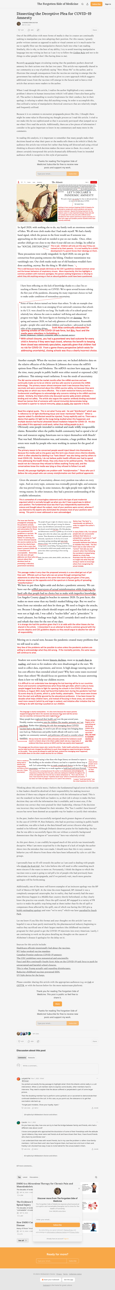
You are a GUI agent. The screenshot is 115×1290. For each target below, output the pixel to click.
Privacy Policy (74, 1232)
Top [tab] (19, 1177)
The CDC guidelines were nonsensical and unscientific (42, 958)
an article (29, 63)
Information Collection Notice (57, 1232)
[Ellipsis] (97, 1078)
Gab (89, 982)
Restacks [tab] (31, 1058)
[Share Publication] (87, 4)
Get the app (68, 1280)
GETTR (20, 985)
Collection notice (75, 1274)
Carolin (24, 1122)
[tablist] (26, 1057)
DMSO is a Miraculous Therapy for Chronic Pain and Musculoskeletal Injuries (45, 1185)
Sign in (108, 4)
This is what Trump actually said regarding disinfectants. (44, 968)
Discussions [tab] (34, 1177)
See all (21, 1240)
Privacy (59, 1274)
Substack (46, 1285)
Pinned (26, 1081)
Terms (65, 1274)
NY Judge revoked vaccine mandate (33, 951)
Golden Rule (79, 52)
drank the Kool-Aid (30, 866)
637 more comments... (25, 1166)
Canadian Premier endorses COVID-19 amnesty (39, 954)
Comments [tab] (22, 1058)
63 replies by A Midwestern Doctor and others (40, 1156)
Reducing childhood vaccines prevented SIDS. (38, 972)
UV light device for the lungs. (31, 975)
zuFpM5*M (26, 1078)
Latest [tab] (25, 1177)
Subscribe (96, 4)
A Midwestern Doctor (30, 22)
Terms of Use (68, 1230)
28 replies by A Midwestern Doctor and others (40, 1115)
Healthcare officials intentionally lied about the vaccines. (43, 948)
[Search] (82, 4)
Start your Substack (51, 1280)
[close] (79, 1188)
